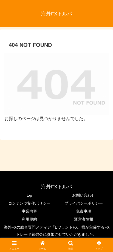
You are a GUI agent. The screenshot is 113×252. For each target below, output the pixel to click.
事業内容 (29, 211)
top (29, 195)
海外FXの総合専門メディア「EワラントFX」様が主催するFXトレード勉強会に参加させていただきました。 (56, 230)
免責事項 (83, 211)
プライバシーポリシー (83, 203)
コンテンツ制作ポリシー (29, 203)
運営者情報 (83, 219)
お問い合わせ (83, 195)
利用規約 (29, 219)
